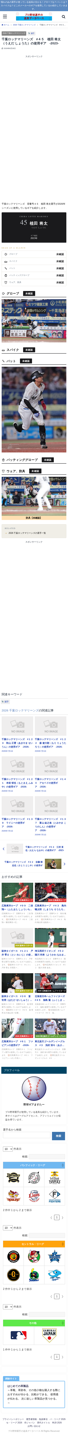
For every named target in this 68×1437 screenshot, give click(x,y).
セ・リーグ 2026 (14, 1423)
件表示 (17, 1148)
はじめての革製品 (18, 1386)
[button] (63, 1165)
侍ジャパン (29, 1423)
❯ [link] (62, 1217)
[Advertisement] (34, 94)
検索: (25, 1156)
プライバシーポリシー (13, 1419)
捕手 (32, 33)
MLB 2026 (57, 1423)
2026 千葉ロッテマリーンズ (14, 33)
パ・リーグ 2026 (58, 1419)
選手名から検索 (12, 1129)
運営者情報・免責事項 (37, 1419)
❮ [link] (51, 1217)
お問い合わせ (34, 1426)
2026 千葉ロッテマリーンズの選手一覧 (27, 533)
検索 (58, 1135)
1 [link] (57, 1217)
